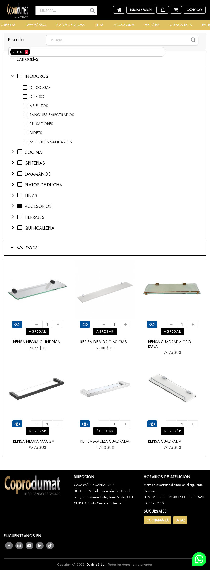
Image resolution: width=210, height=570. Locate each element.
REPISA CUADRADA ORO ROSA (169, 343)
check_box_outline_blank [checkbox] (20, 76)
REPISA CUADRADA (164, 441)
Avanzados (26, 248)
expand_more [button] (13, 76)
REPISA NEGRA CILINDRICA (36, 341)
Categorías (27, 59)
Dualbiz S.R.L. (96, 564)
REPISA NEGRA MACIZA (33, 441)
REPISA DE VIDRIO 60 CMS (103, 341)
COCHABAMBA (157, 520)
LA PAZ (180, 520)
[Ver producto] (17, 324)
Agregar (37, 331)
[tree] (105, 153)
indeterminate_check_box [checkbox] (20, 206)
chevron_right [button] (13, 152)
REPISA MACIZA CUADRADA (104, 441)
